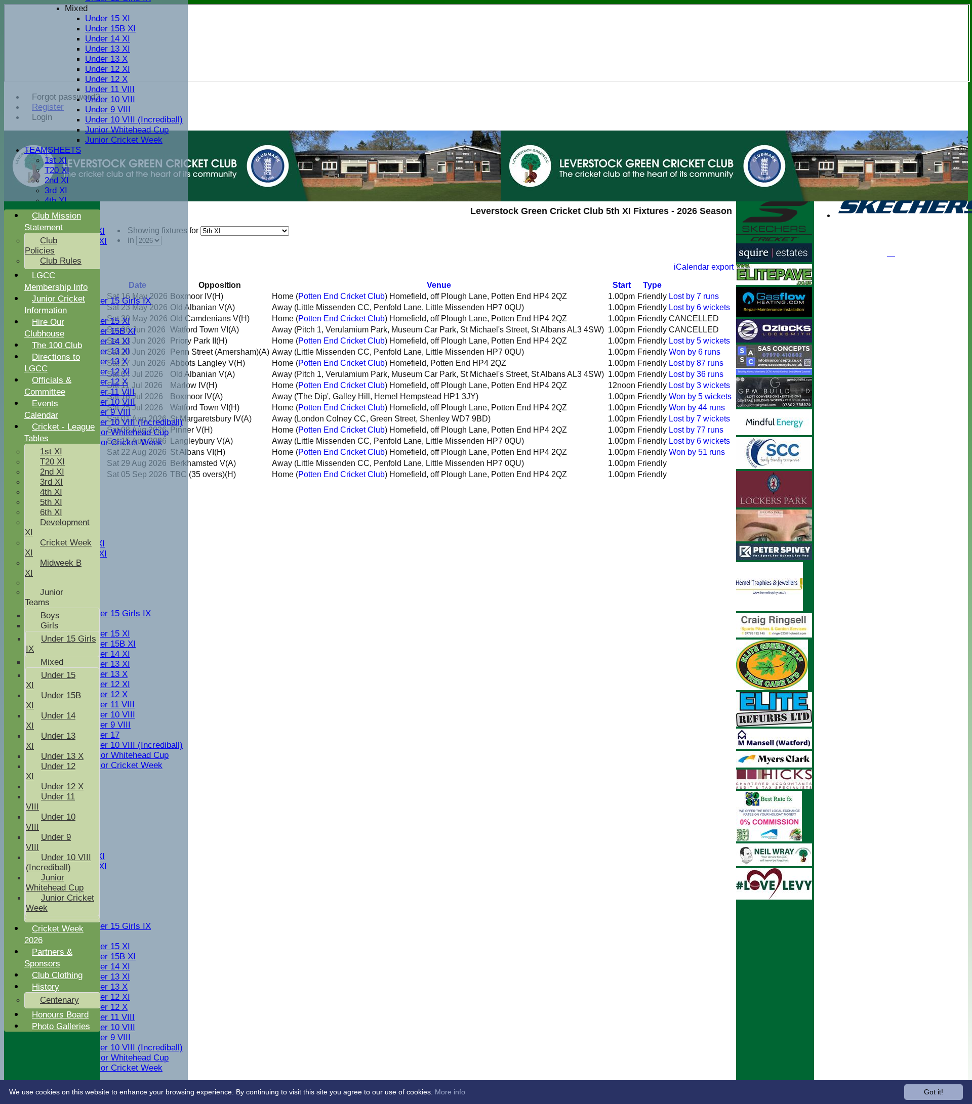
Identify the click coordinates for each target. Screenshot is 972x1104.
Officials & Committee (47, 386)
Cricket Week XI (58, 548)
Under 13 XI (107, 49)
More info (450, 1092)
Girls (49, 625)
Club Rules (61, 261)
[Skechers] (774, 238)
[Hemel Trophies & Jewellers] (769, 608)
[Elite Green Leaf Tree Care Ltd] (772, 687)
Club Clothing (57, 975)
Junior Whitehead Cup (127, 130)
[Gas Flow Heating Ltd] (774, 314)
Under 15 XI (107, 18)
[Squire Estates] (774, 259)
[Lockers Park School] (774, 504)
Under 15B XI (110, 28)
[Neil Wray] (774, 863)
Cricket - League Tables (59, 432)
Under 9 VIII (108, 109)
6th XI (51, 512)
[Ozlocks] (774, 339)
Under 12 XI (107, 69)
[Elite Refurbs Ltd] (774, 723)
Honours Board (60, 1015)
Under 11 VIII (110, 89)
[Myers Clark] (774, 764)
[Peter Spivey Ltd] (774, 557)
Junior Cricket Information (54, 304)
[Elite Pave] (774, 282)
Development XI (57, 527)
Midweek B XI (53, 568)
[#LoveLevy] (774, 897)
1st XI (56, 160)
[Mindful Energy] (774, 432)
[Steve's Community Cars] (774, 466)
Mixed (76, 8)
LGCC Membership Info (56, 281)
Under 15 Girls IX (118, 301)
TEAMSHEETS (52, 150)
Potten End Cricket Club (341, 296)
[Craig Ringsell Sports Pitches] (774, 634)
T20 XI (57, 170)
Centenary (59, 1000)
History (45, 987)
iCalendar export (704, 267)
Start (622, 285)
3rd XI (56, 190)
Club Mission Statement (52, 221)
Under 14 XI (107, 39)
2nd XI (57, 180)
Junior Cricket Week (124, 140)
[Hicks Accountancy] (774, 786)
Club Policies (41, 246)
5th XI (51, 502)
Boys (50, 615)
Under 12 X (106, 79)
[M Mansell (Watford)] (774, 746)
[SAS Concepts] (774, 372)
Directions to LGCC (52, 362)
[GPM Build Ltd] (774, 404)
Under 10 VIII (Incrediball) (134, 119)
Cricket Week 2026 (54, 934)
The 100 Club (57, 345)
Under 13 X (106, 59)
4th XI (56, 200)
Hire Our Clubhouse (44, 327)
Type (652, 285)
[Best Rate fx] (769, 838)
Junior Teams (44, 597)
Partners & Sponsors (48, 957)
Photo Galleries (61, 1026)
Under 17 (102, 735)
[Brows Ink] (774, 538)
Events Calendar (41, 409)
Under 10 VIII (110, 99)
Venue (439, 285)
